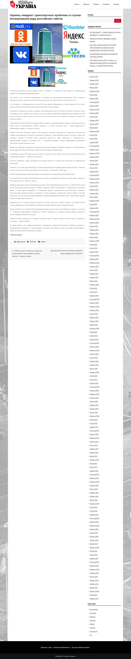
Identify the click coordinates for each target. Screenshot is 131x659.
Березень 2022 (94, 241)
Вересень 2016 (94, 482)
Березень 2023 (94, 200)
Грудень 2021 (94, 252)
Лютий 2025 (93, 135)
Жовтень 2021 (94, 259)
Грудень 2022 (94, 208)
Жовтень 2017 (94, 434)
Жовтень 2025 (94, 106)
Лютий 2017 (93, 463)
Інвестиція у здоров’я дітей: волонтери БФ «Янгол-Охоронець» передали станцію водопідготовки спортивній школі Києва (103, 47)
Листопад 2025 (94, 102)
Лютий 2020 (93, 332)
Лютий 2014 (93, 595)
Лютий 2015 (93, 551)
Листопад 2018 (94, 387)
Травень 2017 (94, 452)
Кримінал (86, 4)
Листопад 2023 (94, 175)
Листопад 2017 (94, 430)
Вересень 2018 (94, 394)
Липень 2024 (94, 160)
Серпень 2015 (94, 529)
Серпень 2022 (94, 222)
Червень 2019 (94, 361)
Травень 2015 (94, 540)
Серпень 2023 (94, 182)
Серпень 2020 (94, 310)
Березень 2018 (94, 416)
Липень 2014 (94, 576)
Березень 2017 (94, 460)
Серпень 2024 (94, 157)
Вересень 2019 (94, 350)
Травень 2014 (94, 584)
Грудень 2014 (94, 558)
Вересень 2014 (94, 569)
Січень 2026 (93, 95)
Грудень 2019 (94, 339)
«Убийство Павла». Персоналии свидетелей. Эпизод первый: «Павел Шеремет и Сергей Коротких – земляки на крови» (27, 253)
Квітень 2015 (94, 544)
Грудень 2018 (94, 383)
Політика (96, 4)
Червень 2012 (94, 598)
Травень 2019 (94, 365)
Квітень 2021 (94, 281)
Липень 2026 (94, 76)
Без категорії (94, 609)
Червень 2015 (94, 536)
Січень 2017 (93, 467)
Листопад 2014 (94, 562)
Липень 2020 (94, 314)
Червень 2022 (94, 230)
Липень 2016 (94, 489)
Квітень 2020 (94, 325)
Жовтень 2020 (94, 303)
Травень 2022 (94, 233)
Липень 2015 (94, 533)
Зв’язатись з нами (46, 647)
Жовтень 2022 (94, 215)
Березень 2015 (94, 547)
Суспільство (93, 631)
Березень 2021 (94, 284)
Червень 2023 (94, 189)
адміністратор (20, 241)
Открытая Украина (16, 234)
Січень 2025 (93, 138)
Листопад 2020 (94, 299)
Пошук (90, 15)
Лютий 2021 (93, 288)
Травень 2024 (94, 164)
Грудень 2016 (94, 471)
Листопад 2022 (94, 211)
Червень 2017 (94, 449)
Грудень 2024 (94, 142)
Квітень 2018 (94, 412)
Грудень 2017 (94, 427)
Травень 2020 (94, 321)
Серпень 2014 (94, 573)
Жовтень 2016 (94, 478)
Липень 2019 (94, 357)
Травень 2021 (94, 277)
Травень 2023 (94, 193)
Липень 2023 (94, 186)
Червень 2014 (94, 580)
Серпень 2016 (94, 485)
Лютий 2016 (93, 507)
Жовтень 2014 (94, 565)
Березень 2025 (94, 131)
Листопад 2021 (94, 255)
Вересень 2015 (94, 525)
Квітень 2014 (94, 587)
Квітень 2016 (94, 500)
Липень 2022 (94, 226)
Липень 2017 (94, 445)
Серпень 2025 (94, 113)
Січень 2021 (93, 292)
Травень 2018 (94, 409)
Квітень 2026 (94, 87)
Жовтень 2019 (94, 346)
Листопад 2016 (94, 474)
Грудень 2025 (94, 98)
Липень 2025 (94, 116)
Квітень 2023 (94, 197)
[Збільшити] (64, 69)
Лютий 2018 (93, 419)
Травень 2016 (94, 496)
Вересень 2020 (94, 306)
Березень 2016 (94, 503)
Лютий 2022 (93, 244)
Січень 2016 (93, 511)
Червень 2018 (94, 405)
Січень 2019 (93, 379)
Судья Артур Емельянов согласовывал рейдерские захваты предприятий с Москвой (66, 252)
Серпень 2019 (94, 354)
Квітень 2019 (94, 368)
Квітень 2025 (94, 127)
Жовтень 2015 (94, 522)
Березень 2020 (94, 328)
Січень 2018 (93, 423)
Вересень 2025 (94, 109)
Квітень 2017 (94, 456)
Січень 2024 (93, 168)
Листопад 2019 (94, 343)
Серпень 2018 (94, 398)
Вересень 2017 (94, 438)
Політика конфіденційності (61, 647)
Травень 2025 (94, 124)
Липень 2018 (94, 401)
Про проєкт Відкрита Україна (80, 647)
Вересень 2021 (94, 263)
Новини (76, 4)
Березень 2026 (94, 91)
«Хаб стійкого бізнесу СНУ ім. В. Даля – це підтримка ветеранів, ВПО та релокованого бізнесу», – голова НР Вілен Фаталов (103, 62)
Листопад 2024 (94, 146)
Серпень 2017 (94, 441)
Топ (91, 635)
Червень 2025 (94, 120)
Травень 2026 (94, 84)
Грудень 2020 (94, 295)
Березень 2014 (94, 591)
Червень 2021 (94, 273)
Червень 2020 (94, 317)
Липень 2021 (94, 270)
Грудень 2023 (94, 171)
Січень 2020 (93, 336)
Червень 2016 (94, 492)
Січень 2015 (93, 555)
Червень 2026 (94, 80)
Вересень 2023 (94, 179)
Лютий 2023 (93, 204)
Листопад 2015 (94, 518)
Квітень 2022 (94, 237)
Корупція (116, 4)
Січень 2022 (93, 248)
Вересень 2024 (94, 153)
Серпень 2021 (94, 266)
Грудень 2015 (94, 514)
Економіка (106, 4)
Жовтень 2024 (94, 149)
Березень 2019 (94, 372)
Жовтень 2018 (94, 390)
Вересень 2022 (94, 219)
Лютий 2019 (93, 376)
